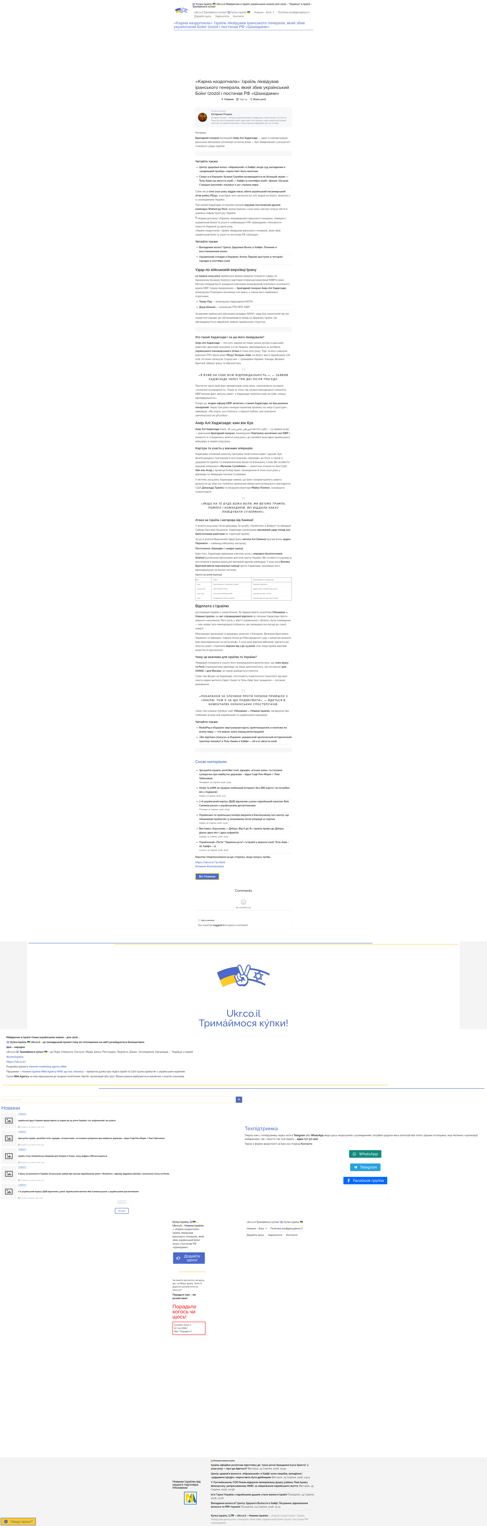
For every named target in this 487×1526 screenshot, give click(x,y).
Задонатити (222, 16)
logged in (219, 925)
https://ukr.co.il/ (16, 1061)
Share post (259, 99)
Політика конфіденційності (293, 12)
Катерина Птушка (221, 114)
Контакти (238, 16)
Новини (229, 99)
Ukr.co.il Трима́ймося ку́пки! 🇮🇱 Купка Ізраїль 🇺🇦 (222, 12)
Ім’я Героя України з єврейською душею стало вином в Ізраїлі (249, 1494)
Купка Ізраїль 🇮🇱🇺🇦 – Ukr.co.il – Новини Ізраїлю (239, 1515)
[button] (264, 12)
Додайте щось (202, 16)
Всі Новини (207, 876)
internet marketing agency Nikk (47, 1066)
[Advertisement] (243, 51)
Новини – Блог (263, 12)
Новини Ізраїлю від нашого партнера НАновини (186, 1484)
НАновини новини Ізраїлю (224, 1461)
